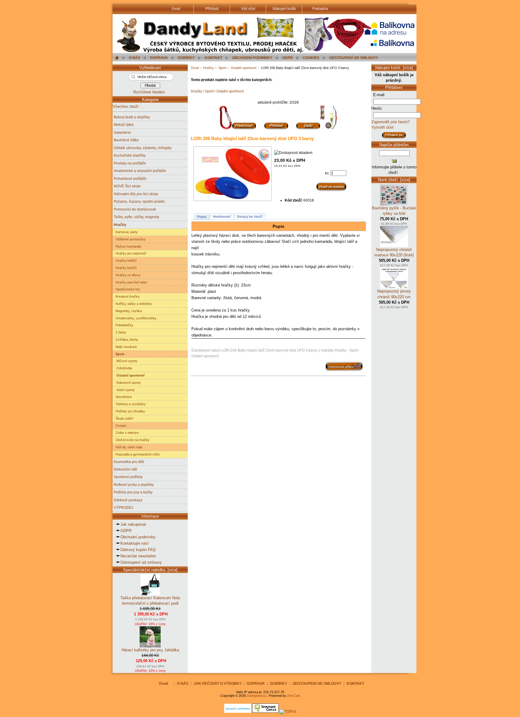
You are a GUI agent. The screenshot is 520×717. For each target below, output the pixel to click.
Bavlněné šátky (126, 140)
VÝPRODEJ (123, 507)
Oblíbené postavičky (130, 239)
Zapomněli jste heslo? (390, 122)
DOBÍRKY (186, 58)
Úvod (195, 68)
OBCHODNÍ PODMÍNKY (252, 58)
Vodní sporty (124, 390)
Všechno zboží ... (128, 106)
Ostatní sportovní (243, 68)
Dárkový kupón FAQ (138, 549)
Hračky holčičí (125, 260)
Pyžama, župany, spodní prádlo (139, 201)
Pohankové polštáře (130, 178)
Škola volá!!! (123, 418)
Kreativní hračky (127, 296)
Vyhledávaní (150, 67)
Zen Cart (293, 695)
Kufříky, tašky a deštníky (133, 303)
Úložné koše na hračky (132, 440)
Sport (222, 68)
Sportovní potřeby (128, 477)
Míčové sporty (126, 361)
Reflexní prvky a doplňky (134, 485)
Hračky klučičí (125, 268)
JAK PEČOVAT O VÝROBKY (218, 683)
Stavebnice (123, 397)
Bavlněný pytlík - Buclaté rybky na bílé (394, 211)
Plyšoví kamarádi (127, 246)
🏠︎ (117, 58)
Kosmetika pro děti (129, 462)
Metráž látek (124, 125)
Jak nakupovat (133, 524)
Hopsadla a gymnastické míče (137, 454)
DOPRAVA (159, 58)
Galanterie (122, 132)
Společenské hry (127, 289)
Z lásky (120, 332)
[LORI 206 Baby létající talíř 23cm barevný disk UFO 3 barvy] (234, 173)
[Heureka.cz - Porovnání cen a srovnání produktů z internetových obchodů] (237, 711)
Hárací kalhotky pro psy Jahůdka (150, 650)
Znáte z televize (126, 432)
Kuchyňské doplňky (130, 155)
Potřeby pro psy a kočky (133, 492)
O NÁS (134, 58)
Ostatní (120, 425)
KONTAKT (213, 58)
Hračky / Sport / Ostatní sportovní (217, 91)
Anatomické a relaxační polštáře (140, 171)
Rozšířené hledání (149, 92)
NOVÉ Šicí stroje (127, 186)
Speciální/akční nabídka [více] (150, 570)
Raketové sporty (127, 382)
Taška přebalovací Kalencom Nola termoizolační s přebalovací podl (150, 601)
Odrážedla (123, 368)
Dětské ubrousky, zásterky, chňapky (143, 148)
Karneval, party (126, 232)
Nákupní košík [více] (394, 67)
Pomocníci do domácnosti (135, 209)
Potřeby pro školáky (129, 411)
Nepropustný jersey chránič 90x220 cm (394, 294)
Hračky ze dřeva (127, 275)
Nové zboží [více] (394, 179)
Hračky (208, 68)
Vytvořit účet (382, 127)
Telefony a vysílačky (130, 404)
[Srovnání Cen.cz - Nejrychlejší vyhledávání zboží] (265, 711)
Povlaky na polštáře (130, 163)
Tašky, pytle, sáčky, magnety (136, 217)
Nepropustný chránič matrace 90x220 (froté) (394, 252)
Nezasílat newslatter (138, 556)
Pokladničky (123, 325)
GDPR (287, 58)
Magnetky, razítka (128, 311)
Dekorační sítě (125, 469)
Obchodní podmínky (138, 537)
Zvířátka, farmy (126, 339)
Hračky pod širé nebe (130, 282)
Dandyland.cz (257, 695)
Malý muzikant (125, 347)
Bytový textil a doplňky (132, 117)
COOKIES (311, 58)
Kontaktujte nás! (134, 543)
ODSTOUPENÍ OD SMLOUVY (353, 58)
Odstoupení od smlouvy (141, 562)
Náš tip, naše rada (128, 447)
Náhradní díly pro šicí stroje (136, 194)
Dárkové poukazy (128, 500)
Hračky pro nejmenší (130, 253)
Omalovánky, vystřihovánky (135, 318)
